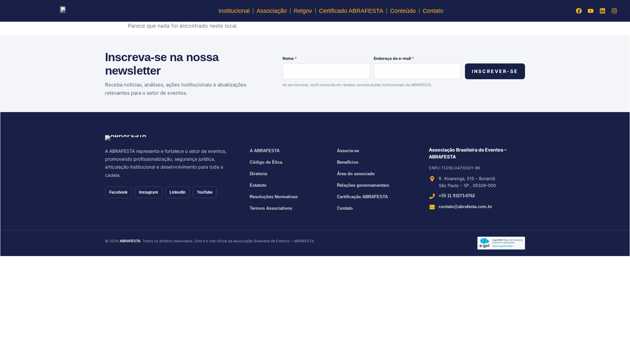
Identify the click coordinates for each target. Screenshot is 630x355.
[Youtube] (591, 11)
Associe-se (348, 150)
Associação (272, 11)
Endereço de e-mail (394, 58)
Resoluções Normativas (274, 196)
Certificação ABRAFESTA (362, 196)
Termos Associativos (271, 208)
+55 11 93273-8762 (457, 195)
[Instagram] (614, 11)
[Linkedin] (602, 11)
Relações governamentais (363, 185)
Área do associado (356, 173)
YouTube (205, 192)
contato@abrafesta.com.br (465, 206)
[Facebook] (579, 11)
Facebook (118, 192)
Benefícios (347, 162)
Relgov (303, 11)
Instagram (148, 192)
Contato (433, 11)
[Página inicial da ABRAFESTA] (143, 137)
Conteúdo (403, 11)
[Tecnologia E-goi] (501, 243)
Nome (290, 58)
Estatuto (258, 185)
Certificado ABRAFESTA (351, 11)
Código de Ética (266, 162)
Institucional (234, 11)
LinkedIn (177, 192)
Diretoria (258, 173)
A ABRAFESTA (265, 150)
